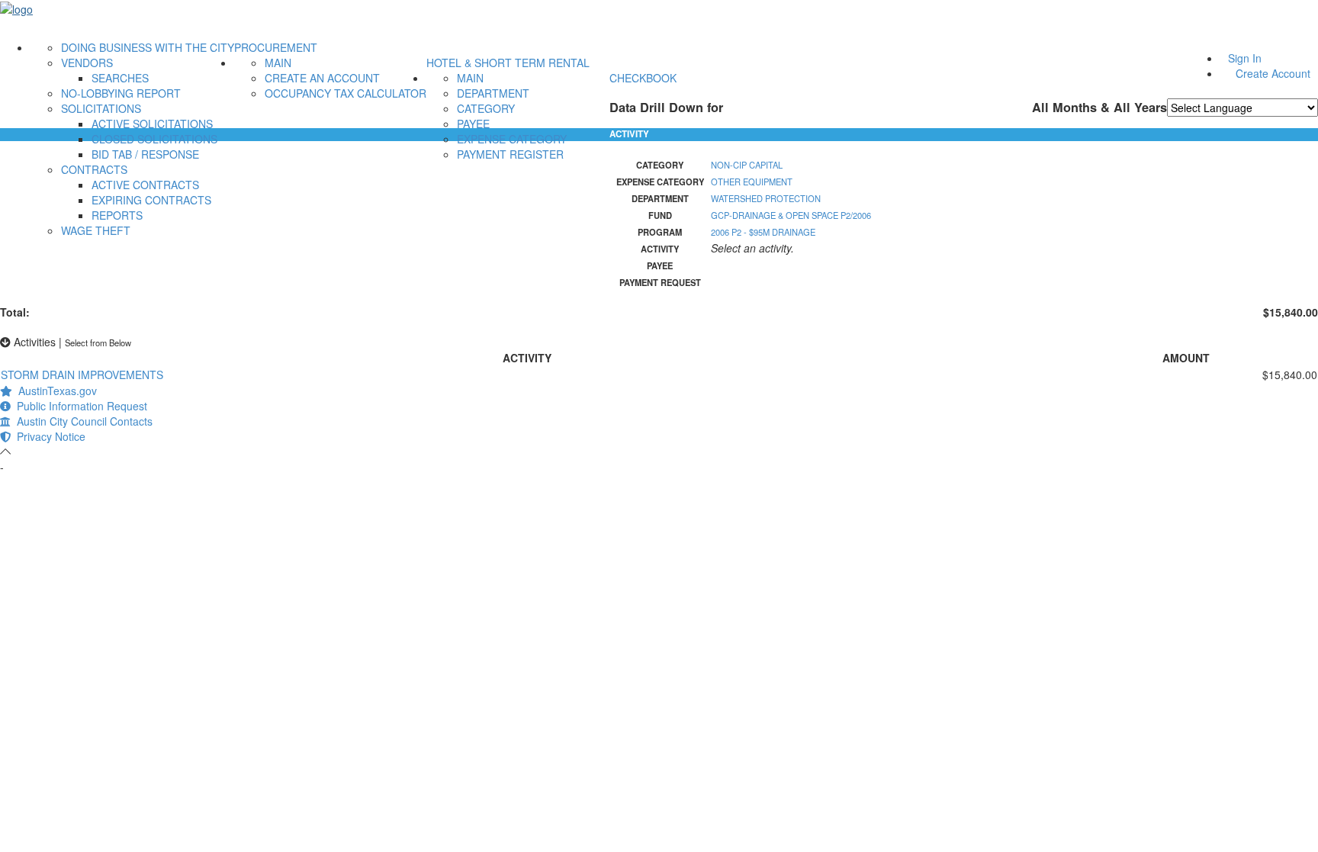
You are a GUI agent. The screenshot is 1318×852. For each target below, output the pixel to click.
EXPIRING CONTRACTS (151, 199)
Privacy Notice (48, 436)
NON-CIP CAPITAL (747, 165)
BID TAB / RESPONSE (145, 154)
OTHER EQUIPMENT (751, 181)
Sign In (1245, 58)
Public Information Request (79, 405)
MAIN (278, 62)
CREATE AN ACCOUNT (322, 77)
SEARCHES (120, 77)
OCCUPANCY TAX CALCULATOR (345, 93)
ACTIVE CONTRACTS (145, 184)
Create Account (1273, 73)
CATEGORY (486, 108)
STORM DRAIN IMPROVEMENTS (82, 374)
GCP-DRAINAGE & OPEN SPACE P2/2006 (791, 215)
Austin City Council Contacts (82, 421)
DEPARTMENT (493, 93)
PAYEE (473, 123)
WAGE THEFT (95, 230)
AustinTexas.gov (54, 390)
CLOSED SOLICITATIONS (154, 138)
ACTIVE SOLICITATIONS (152, 123)
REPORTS (117, 215)
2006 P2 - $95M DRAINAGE (763, 232)
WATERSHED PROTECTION (766, 198)
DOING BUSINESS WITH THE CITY (147, 47)
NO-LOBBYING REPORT (121, 93)
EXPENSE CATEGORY (512, 138)
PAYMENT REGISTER (510, 154)
